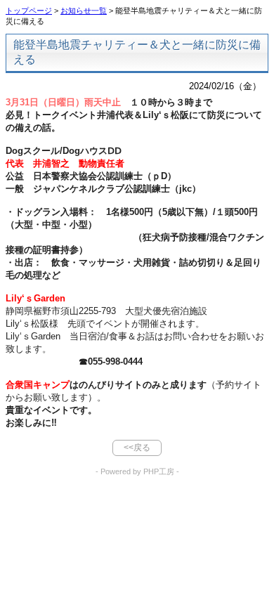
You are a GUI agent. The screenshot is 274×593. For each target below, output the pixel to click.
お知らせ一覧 (83, 10)
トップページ (29, 10)
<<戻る (137, 447)
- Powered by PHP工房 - (137, 471)
